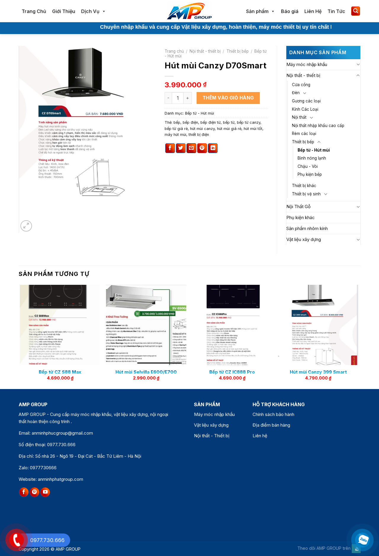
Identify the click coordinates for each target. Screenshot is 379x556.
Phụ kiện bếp (310, 174)
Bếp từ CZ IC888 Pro (232, 372)
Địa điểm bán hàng (271, 425)
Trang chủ (174, 51)
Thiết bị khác (304, 185)
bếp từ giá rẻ (176, 128)
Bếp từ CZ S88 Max (60, 372)
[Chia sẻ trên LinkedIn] (213, 148)
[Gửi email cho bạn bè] (191, 148)
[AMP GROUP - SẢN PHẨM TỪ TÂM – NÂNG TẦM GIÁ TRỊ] (189, 11)
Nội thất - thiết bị (205, 51)
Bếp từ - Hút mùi (199, 113)
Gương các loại (306, 101)
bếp (177, 122)
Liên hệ (260, 435)
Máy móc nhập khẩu (306, 64)
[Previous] (20, 336)
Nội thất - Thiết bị (211, 435)
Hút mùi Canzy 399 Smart (318, 372)
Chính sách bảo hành (273, 414)
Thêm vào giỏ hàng (228, 98)
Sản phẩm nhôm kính (307, 228)
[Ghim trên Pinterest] (202, 148)
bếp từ (229, 122)
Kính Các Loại (305, 109)
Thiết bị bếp (238, 51)
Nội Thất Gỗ (298, 206)
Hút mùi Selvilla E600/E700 (146, 372)
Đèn (296, 92)
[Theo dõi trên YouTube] (45, 492)
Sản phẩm (257, 11)
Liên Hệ (313, 11)
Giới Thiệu (63, 11)
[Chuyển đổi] (358, 64)
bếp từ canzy (248, 122)
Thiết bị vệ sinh (306, 194)
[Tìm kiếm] (355, 11)
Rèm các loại (304, 133)
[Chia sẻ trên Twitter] (181, 148)
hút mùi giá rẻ (229, 128)
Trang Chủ (34, 11)
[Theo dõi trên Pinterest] (34, 492)
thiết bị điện (199, 134)
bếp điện (190, 122)
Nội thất (299, 117)
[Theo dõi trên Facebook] (24, 492)
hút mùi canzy (202, 128)
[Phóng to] (26, 226)
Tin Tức (336, 11)
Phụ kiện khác (300, 217)
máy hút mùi (175, 134)
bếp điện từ (210, 122)
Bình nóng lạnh (312, 158)
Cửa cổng (301, 84)
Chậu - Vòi (308, 166)
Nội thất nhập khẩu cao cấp (318, 125)
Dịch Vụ (90, 11)
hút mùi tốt (253, 128)
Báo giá (289, 11)
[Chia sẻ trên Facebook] (170, 148)
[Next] (358, 336)
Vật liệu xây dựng (303, 239)
